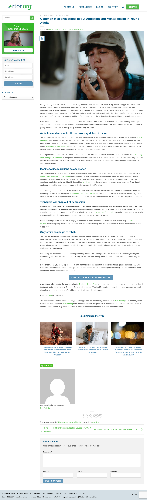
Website (113, 472)
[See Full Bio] (52, 408)
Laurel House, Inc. (45, 497)
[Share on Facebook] (83, 415)
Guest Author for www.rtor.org (72, 29)
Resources (85, 7)
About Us (69, 7)
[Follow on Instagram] (136, 495)
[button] (123, 7)
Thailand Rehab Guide (88, 284)
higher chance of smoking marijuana (55, 176)
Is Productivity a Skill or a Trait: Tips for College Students (116, 429)
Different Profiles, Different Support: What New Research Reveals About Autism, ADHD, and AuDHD (128, 351)
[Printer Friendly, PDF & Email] (46, 365)
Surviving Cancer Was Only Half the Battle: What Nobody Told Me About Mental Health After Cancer (57, 351)
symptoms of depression (105, 212)
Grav (50, 295)
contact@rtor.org (60, 493)
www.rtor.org (120, 301)
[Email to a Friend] (92, 415)
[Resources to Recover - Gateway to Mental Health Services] (20, 7)
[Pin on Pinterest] (96, 415)
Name (45, 472)
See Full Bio (45, 408)
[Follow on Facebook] (132, 495)
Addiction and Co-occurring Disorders (54, 15)
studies (86, 182)
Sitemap (5, 493)
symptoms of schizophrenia (57, 146)
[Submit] (32, 18)
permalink (95, 422)
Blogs (100, 7)
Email (79, 472)
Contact (113, 7)
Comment (47, 452)
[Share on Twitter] (88, 415)
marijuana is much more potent (82, 193)
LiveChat (93, 497)
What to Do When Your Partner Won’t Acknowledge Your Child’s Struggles (93, 349)
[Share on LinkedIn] (100, 415)
